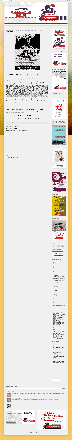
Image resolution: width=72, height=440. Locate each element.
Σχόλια (54, 381)
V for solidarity (56, 243)
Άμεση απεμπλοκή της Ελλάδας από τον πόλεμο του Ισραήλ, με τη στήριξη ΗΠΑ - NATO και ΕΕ (26, 404)
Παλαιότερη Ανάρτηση (44, 155)
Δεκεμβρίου (55, 275)
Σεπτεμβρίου (56, 289)
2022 (54, 263)
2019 (54, 267)
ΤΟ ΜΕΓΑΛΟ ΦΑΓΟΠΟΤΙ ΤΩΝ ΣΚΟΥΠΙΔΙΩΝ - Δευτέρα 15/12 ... (58, 280)
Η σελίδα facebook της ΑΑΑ (57, 95)
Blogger (44, 432)
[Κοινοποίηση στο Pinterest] (13, 122)
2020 (54, 266)
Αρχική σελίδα (27, 155)
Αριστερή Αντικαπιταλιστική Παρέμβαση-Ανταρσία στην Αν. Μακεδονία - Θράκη (59, 323)
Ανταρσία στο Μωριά (56, 313)
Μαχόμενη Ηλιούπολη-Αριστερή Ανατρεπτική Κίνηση (57, 337)
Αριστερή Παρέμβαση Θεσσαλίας (57, 325)
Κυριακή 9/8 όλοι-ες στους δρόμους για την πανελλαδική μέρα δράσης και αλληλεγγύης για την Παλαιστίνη (59, 350)
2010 (54, 302)
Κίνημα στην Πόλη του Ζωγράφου (58, 361)
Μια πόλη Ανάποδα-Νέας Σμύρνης (58, 338)
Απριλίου (55, 294)
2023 (54, 262)
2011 (54, 301)
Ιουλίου (55, 290)
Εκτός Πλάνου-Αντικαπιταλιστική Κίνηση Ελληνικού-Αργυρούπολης (59, 333)
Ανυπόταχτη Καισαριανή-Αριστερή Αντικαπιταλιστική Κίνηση (58, 318)
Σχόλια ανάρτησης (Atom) (14, 157)
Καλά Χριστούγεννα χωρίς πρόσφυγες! (59, 278)
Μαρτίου (55, 295)
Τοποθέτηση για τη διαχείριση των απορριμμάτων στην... (58, 282)
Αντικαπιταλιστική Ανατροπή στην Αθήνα (59, 314)
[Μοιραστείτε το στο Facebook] (12, 122)
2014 (54, 274)
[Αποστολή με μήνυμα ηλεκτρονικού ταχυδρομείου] (9, 122)
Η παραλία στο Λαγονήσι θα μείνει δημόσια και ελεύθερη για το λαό (22, 398)
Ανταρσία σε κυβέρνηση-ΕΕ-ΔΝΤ (59, 245)
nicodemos (38, 432)
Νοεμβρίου (55, 286)
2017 (54, 270)
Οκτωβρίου (55, 287)
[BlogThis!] (10, 122)
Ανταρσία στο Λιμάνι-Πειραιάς (57, 312)
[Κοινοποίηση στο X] (11, 122)
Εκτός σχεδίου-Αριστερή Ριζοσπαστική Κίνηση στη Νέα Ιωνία (58, 335)
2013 (54, 298)
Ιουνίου (55, 291)
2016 (54, 271)
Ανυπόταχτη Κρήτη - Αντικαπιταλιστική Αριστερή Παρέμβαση (58, 320)
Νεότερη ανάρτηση (9, 155)
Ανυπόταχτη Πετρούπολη (56, 321)
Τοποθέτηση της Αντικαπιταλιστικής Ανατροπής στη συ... (58, 277)
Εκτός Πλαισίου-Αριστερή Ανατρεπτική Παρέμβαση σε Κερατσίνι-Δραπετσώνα (58, 331)
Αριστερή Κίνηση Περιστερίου (57, 324)
